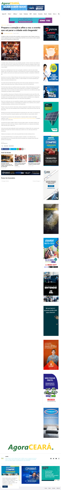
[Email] (22, 149)
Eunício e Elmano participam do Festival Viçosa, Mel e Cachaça (20, 164)
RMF (31, 14)
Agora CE (4, 14)
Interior (35, 14)
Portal (9, 14)
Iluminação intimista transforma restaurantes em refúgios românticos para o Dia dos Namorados (7, 165)
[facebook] (51, 459)
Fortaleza (26, 14)
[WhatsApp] (18, 149)
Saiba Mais (10, 485)
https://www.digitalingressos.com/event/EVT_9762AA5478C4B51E (22, 118)
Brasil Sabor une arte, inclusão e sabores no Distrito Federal (34, 164)
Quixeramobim (11, 145)
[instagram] (59, 459)
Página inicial (3, 25)
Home (46, 488)
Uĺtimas (15, 14)
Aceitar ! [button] (5, 486)
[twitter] (54, 459)
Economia (40, 14)
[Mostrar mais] (25, 149)
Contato (53, 488)
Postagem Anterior (5, 181)
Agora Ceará (9, 25)
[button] (56, 14)
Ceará (21, 14)
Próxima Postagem (36, 181)
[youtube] (56, 459)
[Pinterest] (20, 149)
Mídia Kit (58, 488)
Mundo (49, 14)
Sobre (49, 488)
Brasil (45, 14)
